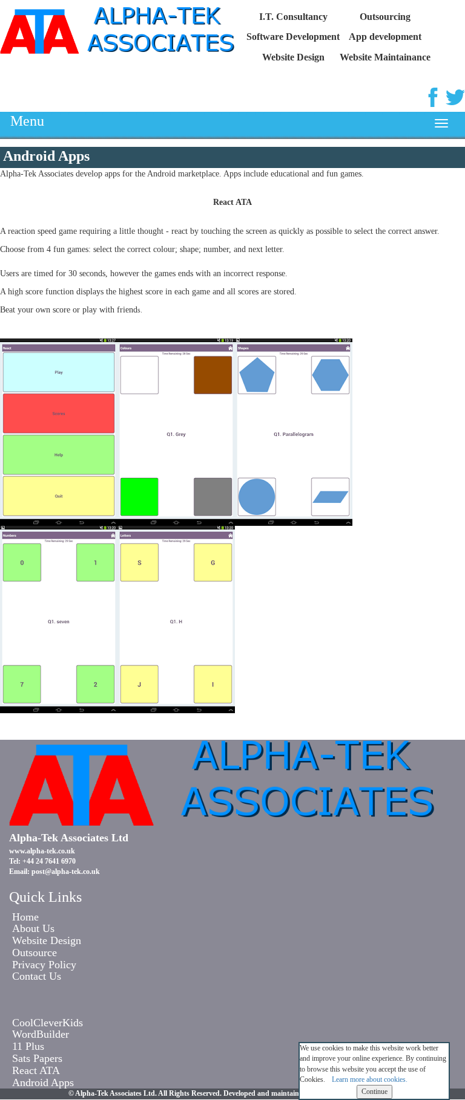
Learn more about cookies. (369, 1079)
